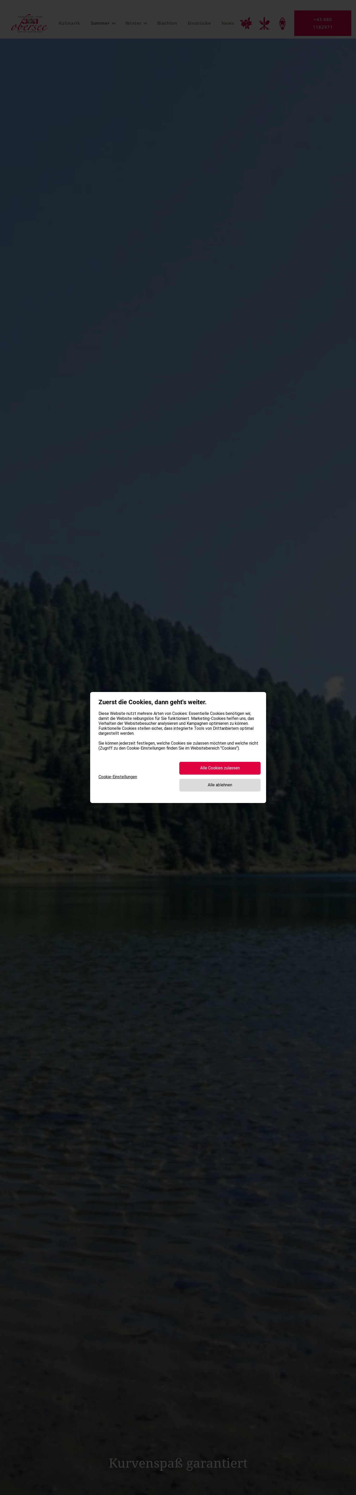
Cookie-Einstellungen (118, 776)
